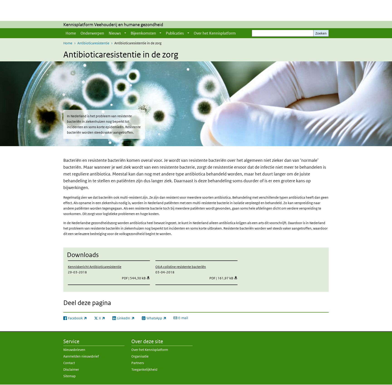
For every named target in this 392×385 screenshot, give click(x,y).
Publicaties (175, 33)
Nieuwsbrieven (74, 350)
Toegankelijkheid (144, 369)
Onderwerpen (92, 33)
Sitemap (69, 376)
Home (71, 33)
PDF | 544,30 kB (136, 278)
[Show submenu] (125, 33)
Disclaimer (71, 369)
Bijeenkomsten (143, 33)
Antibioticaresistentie (93, 43)
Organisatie (140, 356)
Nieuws (115, 33)
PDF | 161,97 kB (223, 278)
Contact (69, 363)
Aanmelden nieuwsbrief (81, 356)
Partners (137, 363)
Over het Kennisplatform (215, 33)
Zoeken (321, 33)
